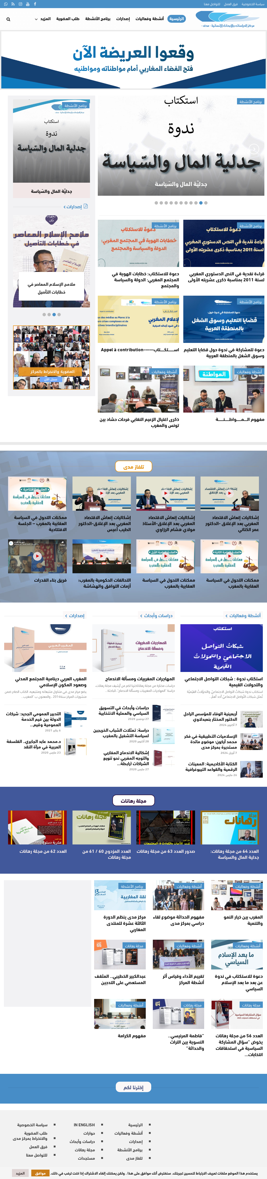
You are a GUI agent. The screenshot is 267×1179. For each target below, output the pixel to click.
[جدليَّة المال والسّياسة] (51, 141)
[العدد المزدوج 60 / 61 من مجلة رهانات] (101, 827)
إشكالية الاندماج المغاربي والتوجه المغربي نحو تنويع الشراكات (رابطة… (126, 757)
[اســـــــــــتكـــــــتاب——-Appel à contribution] (138, 319)
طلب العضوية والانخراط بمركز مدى (30, 1135)
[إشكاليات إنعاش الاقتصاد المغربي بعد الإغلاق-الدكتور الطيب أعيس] (101, 493)
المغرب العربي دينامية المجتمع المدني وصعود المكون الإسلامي (51, 681)
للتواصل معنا (212, 4)
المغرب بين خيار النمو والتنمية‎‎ (243, 919)
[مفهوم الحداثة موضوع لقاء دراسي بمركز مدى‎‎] (178, 895)
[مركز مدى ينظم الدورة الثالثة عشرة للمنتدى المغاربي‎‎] (120, 895)
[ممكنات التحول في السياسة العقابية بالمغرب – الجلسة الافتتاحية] (37, 493)
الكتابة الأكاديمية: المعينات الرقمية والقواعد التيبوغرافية (211, 766)
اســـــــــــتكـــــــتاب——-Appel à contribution (140, 349)
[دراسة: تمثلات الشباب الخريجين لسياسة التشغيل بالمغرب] (163, 735)
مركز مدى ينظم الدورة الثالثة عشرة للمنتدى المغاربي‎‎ (125, 922)
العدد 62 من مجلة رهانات (43, 850)
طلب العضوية (68, 18)
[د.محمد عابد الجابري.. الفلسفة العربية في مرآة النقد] (75, 747)
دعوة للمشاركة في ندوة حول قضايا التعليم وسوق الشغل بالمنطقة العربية (224, 352)
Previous (254, 149)
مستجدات (86, 1158)
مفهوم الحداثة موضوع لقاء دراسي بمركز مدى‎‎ (178, 919)
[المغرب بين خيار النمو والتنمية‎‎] (237, 895)
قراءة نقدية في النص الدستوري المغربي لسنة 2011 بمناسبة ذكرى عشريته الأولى (226, 276)
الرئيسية (176, 18)
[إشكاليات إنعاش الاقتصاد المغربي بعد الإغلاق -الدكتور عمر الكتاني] (230, 493)
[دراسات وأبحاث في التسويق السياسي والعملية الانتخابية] (163, 713)
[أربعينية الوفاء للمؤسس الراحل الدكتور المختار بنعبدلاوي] (251, 719)
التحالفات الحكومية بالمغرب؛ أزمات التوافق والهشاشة (104, 582)
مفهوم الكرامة (132, 1035)
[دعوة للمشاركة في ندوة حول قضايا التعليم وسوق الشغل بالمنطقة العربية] (223, 319)
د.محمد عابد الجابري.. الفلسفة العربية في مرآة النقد (34, 743)
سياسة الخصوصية (253, 4)
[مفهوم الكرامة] (120, 1014)
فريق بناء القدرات (50, 579)
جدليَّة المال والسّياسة (181, 183)
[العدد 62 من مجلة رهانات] (37, 827)
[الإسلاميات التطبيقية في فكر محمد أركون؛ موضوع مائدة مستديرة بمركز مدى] (251, 741)
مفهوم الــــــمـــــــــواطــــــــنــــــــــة (240, 418)
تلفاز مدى (134, 1158)
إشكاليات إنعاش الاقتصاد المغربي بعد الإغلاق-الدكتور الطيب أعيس (104, 523)
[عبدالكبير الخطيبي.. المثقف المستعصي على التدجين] (120, 955)
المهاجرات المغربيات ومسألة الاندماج (140, 678)
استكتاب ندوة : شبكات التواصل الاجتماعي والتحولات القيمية (224, 681)
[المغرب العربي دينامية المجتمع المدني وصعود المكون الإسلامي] (45, 648)
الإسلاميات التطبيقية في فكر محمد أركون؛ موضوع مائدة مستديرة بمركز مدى (210, 741)
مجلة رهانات (134, 945)
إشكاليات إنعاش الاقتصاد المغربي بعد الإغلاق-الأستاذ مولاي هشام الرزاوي (168, 523)
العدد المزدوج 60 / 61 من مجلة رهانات (106, 853)
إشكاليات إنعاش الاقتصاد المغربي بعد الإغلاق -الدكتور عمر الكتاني (232, 523)
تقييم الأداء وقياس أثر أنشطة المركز (183, 978)
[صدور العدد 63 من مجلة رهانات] (165, 827)
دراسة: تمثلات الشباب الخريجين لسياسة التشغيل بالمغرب (121, 732)
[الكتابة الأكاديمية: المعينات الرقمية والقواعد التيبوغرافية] (251, 769)
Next (108, 149)
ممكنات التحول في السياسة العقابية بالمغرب (232, 582)
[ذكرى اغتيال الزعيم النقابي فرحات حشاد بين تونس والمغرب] (138, 389)
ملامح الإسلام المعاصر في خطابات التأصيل (51, 287)
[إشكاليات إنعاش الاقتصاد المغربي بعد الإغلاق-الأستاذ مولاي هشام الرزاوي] (165, 493)
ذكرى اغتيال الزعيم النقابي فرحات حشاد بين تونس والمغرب (139, 421)
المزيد (45, 18)
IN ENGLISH (84, 1124)
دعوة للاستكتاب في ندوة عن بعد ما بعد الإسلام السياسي (239, 982)
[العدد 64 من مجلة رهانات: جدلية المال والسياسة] (230, 827)
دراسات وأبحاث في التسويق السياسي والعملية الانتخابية (124, 710)
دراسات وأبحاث (82, 1141)
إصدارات (123, 18)
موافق (40, 1173)
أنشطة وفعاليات (150, 18)
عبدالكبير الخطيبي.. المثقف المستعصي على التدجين (120, 978)
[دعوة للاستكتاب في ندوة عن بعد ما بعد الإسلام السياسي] (237, 955)
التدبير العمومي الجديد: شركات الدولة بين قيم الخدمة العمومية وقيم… (33, 718)
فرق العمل (231, 4)
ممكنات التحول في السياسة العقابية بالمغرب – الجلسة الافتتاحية (40, 523)
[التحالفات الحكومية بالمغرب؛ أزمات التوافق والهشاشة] (101, 556)
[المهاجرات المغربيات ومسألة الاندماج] (133, 648)
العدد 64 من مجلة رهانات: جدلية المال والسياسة (234, 853)
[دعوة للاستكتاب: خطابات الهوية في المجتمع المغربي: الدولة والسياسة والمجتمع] (138, 243)
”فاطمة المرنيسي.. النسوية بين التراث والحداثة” (186, 1041)
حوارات (89, 1132)
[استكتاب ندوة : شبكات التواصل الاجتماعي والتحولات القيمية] (221, 648)
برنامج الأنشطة (98, 18)
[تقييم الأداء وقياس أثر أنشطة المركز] (178, 955)
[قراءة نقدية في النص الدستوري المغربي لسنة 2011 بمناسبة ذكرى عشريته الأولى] (223, 243)
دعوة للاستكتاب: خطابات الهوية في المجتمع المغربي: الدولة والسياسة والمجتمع (145, 279)
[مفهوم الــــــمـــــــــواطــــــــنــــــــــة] (223, 389)
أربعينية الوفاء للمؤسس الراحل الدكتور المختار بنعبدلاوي (210, 716)
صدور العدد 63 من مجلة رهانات (166, 850)
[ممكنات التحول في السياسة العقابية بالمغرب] (230, 556)
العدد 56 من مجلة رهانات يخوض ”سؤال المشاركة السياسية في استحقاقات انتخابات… (239, 1044)
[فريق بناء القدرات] (37, 556)
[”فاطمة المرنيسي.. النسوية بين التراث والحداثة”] (178, 1014)
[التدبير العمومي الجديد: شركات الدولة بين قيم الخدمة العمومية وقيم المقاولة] (75, 719)
